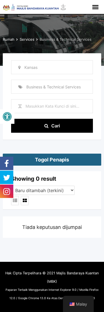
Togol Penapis (52, 160)
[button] (7, 116)
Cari (55, 126)
